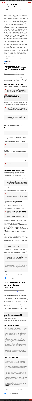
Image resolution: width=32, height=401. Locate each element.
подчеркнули (23, 91)
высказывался (10, 167)
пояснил (10, 123)
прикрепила (7, 158)
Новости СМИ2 (5, 63)
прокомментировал (21, 257)
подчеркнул (18, 246)
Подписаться (16, 0)
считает (26, 164)
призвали (10, 118)
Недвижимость (5, 391)
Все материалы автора (11, 293)
